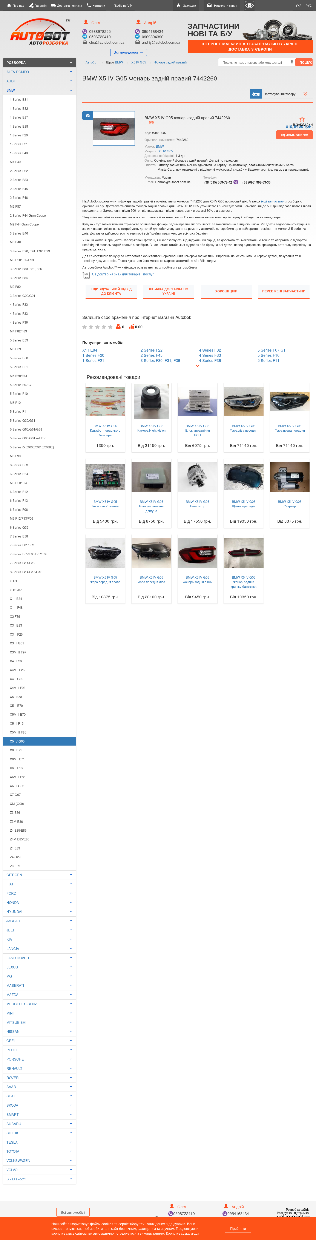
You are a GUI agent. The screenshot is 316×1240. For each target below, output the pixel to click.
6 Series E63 (19, 465)
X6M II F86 (17, 776)
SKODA (12, 1105)
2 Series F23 (19, 179)
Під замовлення (294, 134)
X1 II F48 (16, 607)
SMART (12, 1114)
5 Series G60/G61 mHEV (28, 438)
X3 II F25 (16, 634)
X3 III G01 (17, 643)
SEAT (10, 1095)
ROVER (12, 1077)
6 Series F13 (19, 500)
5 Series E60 (19, 358)
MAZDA (12, 994)
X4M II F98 (17, 687)
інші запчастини (272, 201)
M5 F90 (15, 456)
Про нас (15, 5)
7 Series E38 (19, 536)
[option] (114, 128)
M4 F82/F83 (18, 331)
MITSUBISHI (16, 1022)
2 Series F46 (19, 197)
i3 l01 (13, 580)
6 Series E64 (19, 473)
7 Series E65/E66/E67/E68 (28, 554)
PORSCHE (15, 1059)
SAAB (11, 1086)
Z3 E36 (15, 812)
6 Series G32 (19, 527)
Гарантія (37, 5)
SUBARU (13, 1123)
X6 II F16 (16, 768)
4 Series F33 (19, 313)
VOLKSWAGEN (18, 1160)
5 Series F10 (19, 393)
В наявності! (16, 1179)
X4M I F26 (17, 669)
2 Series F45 (19, 188)
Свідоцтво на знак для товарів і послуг (123, 274)
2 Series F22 (19, 170)
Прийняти (238, 1228)
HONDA (12, 902)
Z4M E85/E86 (19, 839)
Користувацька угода (182, 1233)
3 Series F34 (19, 277)
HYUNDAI (14, 911)
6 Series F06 (19, 509)
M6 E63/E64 (18, 482)
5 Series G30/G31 (22, 420)
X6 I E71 (16, 750)
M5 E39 (15, 349)
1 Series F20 (19, 135)
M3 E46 (15, 242)
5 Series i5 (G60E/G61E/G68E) (32, 447)
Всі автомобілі (73, 1212)
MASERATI (15, 985)
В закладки (303, 124)
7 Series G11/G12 (22, 563)
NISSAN (13, 1031)
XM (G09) (17, 803)
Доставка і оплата (66, 5)
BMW (39, 90)
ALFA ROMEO (17, 71)
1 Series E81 (19, 99)
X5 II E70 (16, 705)
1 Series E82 (19, 108)
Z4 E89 (15, 848)
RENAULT (14, 1068)
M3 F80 (15, 286)
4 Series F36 (19, 322)
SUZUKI (12, 1132)
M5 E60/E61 (18, 375)
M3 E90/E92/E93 (22, 260)
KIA (9, 939)
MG (9, 976)
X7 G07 (15, 794)
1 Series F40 (19, 153)
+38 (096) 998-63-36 (256, 182)
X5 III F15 (16, 723)
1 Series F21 (19, 144)
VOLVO (11, 1169)
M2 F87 (15, 206)
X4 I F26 (16, 661)
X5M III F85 (18, 732)
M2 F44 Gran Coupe (24, 224)
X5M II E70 (18, 714)
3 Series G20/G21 (22, 295)
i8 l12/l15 (16, 589)
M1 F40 (15, 161)
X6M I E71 (17, 759)
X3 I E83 (16, 625)
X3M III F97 (18, 652)
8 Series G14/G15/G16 (26, 572)
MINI (10, 1013)
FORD (11, 893)
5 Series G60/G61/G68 (26, 429)
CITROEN (14, 874)
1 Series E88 (19, 126)
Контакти (95, 5)
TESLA (12, 1142)
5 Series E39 (19, 340)
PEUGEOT (14, 1049)
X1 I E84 (16, 598)
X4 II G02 (16, 678)
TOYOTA (12, 1151)
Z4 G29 (15, 857)
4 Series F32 (19, 304)
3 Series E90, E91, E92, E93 (30, 251)
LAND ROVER (17, 957)
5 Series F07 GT (21, 384)
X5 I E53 (16, 696)
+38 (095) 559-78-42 (217, 182)
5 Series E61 (19, 366)
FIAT (10, 884)
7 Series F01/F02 (22, 545)
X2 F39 (15, 616)
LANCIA (12, 948)
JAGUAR (13, 920)
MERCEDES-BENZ (21, 1003)
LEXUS (12, 967)
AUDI (10, 81)
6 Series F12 (19, 491)
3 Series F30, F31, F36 (26, 268)
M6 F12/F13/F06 (21, 518)
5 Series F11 (19, 411)
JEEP (10, 930)
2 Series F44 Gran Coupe (28, 215)
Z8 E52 (15, 866)
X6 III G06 (17, 785)
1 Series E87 (19, 117)
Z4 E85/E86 (18, 830)
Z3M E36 (16, 821)
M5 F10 (15, 402)
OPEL (11, 1040)
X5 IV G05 (17, 741)
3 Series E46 (19, 233)
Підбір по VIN (123, 5)
